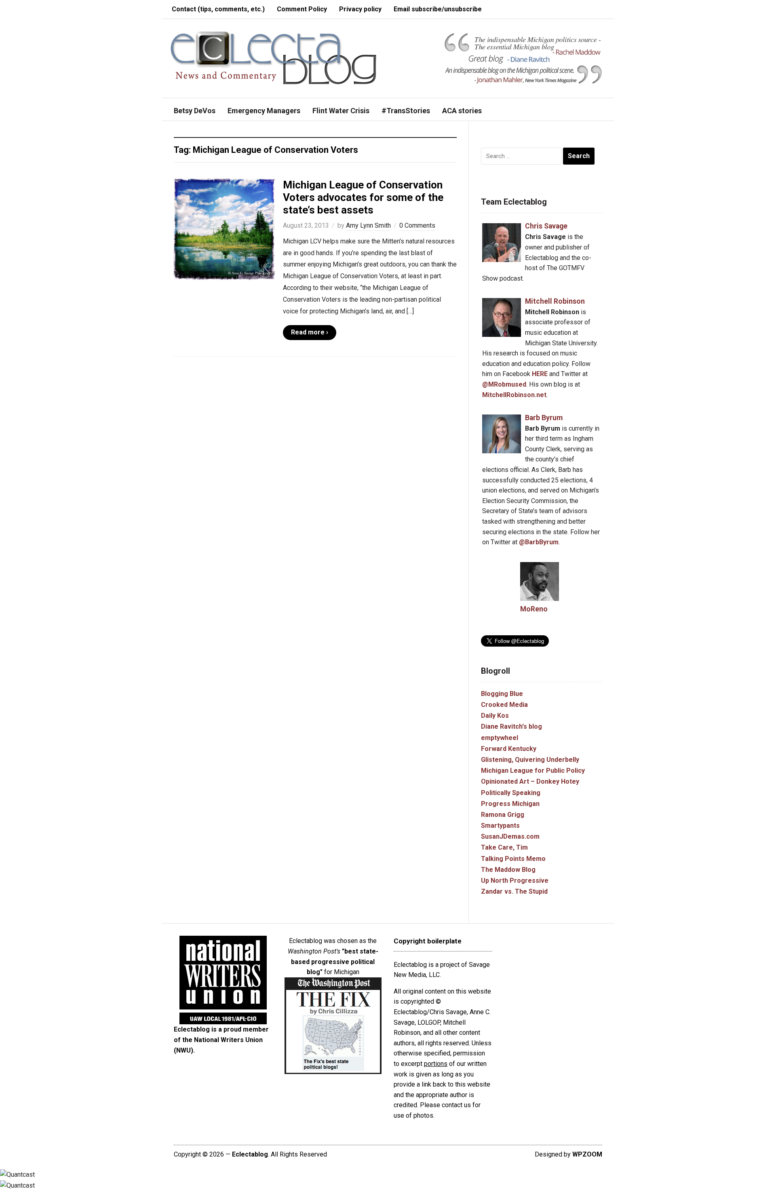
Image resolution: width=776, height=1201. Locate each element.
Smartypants (500, 825)
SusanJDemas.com (510, 836)
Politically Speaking (510, 793)
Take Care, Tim (504, 847)
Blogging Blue (502, 694)
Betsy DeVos (194, 110)
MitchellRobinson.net (514, 395)
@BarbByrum (539, 542)
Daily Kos (495, 715)
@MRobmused (504, 384)
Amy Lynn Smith (368, 225)
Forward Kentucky (508, 749)
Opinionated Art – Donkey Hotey (530, 781)
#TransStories (406, 110)
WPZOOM (587, 1154)
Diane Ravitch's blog (511, 726)
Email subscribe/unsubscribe (438, 9)
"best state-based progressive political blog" (334, 961)
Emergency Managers (264, 110)
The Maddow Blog (508, 869)
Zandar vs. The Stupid (514, 891)
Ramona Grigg (502, 814)
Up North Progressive (514, 880)
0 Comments (417, 225)
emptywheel (499, 738)
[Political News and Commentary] (273, 57)
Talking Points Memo (513, 859)
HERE (540, 374)
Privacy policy (360, 9)
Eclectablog (250, 1154)
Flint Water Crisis (340, 110)
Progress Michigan (510, 804)
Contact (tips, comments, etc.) (218, 9)
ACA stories (462, 110)
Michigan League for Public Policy (533, 770)
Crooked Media (504, 704)
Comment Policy (302, 9)
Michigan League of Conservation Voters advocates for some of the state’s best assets (363, 197)
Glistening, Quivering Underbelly (530, 759)
